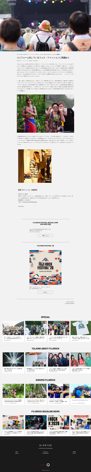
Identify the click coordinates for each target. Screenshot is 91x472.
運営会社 (74, 453)
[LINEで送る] (64, 309)
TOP (17, 54)
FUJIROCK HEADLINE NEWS (45, 411)
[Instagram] (49, 459)
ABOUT (17, 451)
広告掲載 (74, 451)
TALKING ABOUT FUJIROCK (45, 348)
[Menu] (88, 3)
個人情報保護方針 (45, 453)
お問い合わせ (45, 451)
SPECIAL (45, 317)
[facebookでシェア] (27, 309)
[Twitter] (45, 459)
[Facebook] (42, 459)
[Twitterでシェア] (46, 309)
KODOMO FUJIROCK (45, 379)
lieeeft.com (28, 200)
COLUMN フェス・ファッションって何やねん (31, 54)
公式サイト (45, 292)
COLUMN (20, 54)
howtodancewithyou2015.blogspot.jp (29, 202)
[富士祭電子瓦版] (45, 445)
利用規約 (16, 453)
